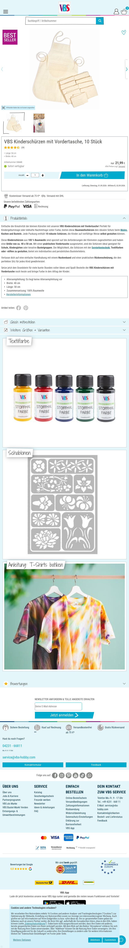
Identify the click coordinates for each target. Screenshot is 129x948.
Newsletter (39, 803)
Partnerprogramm (11, 799)
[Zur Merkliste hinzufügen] (124, 32)
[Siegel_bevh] (66, 868)
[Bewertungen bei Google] (21, 866)
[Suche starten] (100, 21)
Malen (124, 230)
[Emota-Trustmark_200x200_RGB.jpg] (109, 866)
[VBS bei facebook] (55, 775)
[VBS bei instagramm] (62, 775)
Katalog (38, 792)
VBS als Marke (10, 803)
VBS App (70, 828)
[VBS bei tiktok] (82, 775)
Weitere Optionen (22, 939)
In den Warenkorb (89, 175)
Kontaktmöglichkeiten (108, 813)
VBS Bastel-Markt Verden (15, 807)
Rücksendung (72, 809)
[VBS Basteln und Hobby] (64, 7)
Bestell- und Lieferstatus (109, 816)
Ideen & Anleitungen (44, 807)
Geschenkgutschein (44, 796)
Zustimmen (110, 939)
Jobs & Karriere (10, 796)
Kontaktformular (33, 764)
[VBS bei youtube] (75, 775)
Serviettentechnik (101, 247)
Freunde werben (42, 799)
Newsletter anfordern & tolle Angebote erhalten (64, 699)
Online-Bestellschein (76, 797)
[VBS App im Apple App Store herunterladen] (75, 903)
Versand (121, 166)
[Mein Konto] (116, 11)
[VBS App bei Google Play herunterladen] (54, 903)
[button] (4, 69)
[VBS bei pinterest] (68, 775)
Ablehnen (95, 939)
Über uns (7, 792)
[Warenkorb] (124, 11)
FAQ (36, 811)
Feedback (96, 764)
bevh (66, 862)
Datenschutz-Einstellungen (79, 816)
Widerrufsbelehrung (76, 813)
